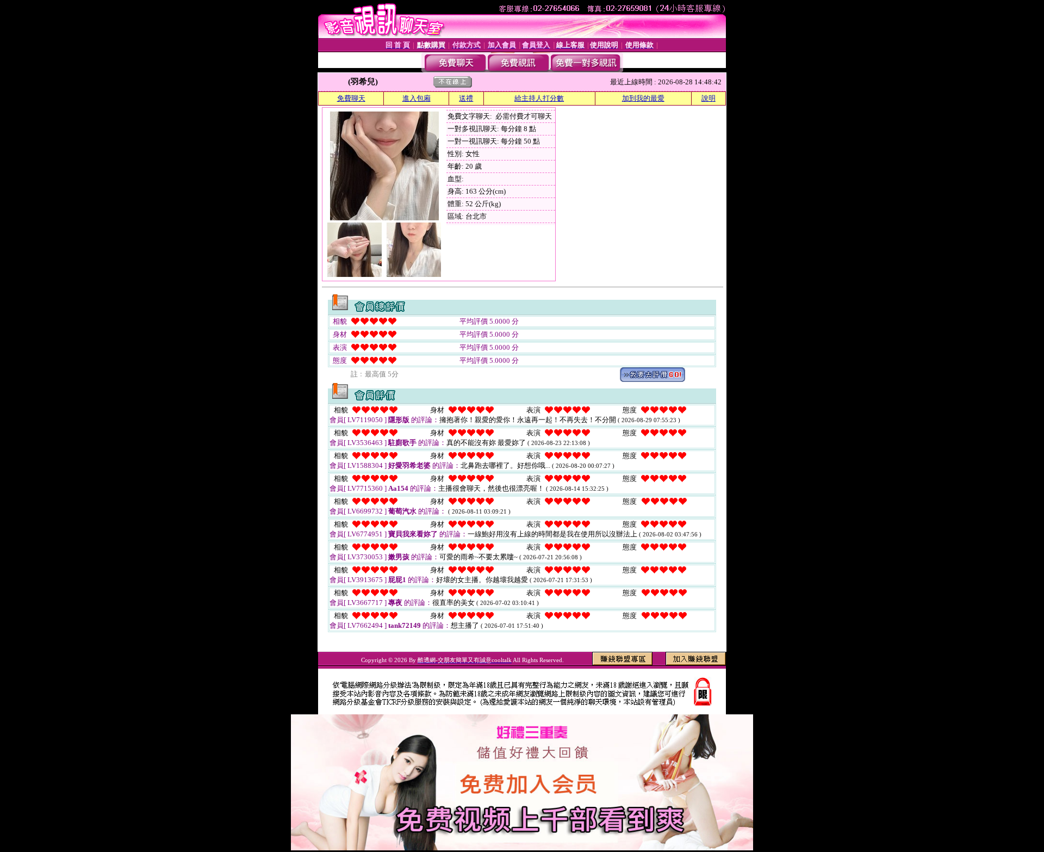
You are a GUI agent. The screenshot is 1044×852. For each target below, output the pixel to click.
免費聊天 (351, 98)
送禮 (466, 98)
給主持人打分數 (539, 98)
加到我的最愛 (643, 98)
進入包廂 (416, 98)
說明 (708, 98)
